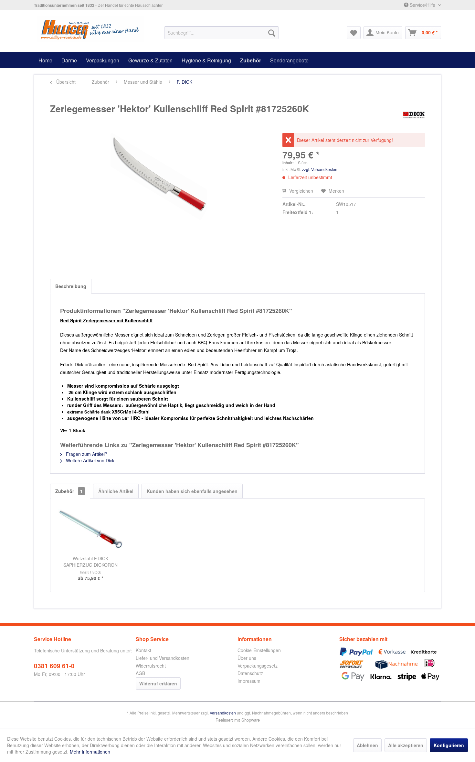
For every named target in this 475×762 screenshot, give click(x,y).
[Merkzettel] (354, 32)
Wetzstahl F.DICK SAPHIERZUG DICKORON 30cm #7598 (90, 561)
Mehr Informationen (90, 751)
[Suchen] (272, 32)
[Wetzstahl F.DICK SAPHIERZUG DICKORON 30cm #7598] (90, 529)
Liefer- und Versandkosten (162, 658)
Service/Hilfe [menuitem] (422, 5)
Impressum (249, 681)
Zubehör (69, 491)
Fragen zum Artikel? (86, 454)
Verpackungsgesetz (258, 665)
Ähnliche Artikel (115, 491)
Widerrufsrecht (151, 665)
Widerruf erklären (158, 683)
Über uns (247, 658)
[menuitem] (221, 32)
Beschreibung (70, 286)
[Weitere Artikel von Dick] (413, 115)
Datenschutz (250, 673)
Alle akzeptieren (405, 745)
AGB (140, 673)
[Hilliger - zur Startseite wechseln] (90, 29)
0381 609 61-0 (54, 665)
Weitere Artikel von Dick (89, 460)
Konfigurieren (449, 745)
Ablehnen (367, 745)
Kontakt (143, 650)
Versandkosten (223, 712)
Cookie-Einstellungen (259, 650)
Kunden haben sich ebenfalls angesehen (192, 491)
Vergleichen (300, 191)
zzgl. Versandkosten (319, 169)
